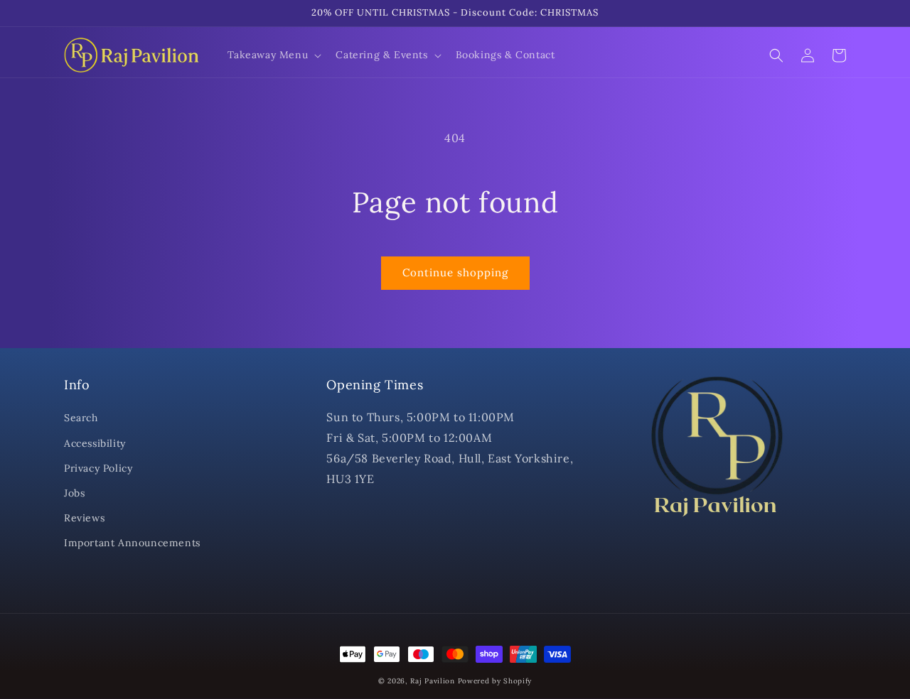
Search (81, 417)
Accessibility (95, 443)
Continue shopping (455, 272)
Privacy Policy (98, 468)
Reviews (84, 517)
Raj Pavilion (432, 681)
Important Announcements (132, 542)
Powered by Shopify (495, 681)
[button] (273, 55)
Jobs (74, 493)
